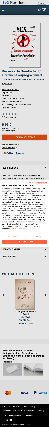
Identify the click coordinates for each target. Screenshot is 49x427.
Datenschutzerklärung (37, 183)
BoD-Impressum (18, 228)
